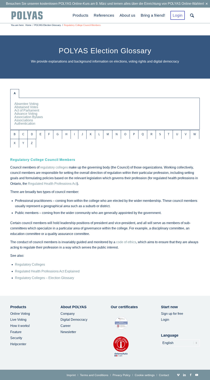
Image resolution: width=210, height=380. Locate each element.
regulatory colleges (54, 167)
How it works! (20, 326)
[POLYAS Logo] (27, 15)
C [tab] (23, 134)
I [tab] (74, 134)
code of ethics (126, 242)
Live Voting (18, 319)
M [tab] (108, 134)
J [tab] (82, 134)
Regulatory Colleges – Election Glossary (44, 278)
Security (16, 338)
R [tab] (151, 134)
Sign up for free (172, 313)
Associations (23, 120)
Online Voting (20, 313)
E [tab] (40, 134)
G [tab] (58, 134)
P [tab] (134, 134)
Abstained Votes (26, 107)
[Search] (193, 15)
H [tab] (66, 134)
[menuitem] (80, 15)
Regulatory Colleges (30, 264)
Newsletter (68, 332)
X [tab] (15, 143)
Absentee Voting (26, 104)
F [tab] (49, 134)
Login (165, 319)
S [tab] (160, 134)
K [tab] (91, 134)
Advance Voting (25, 113)
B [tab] (15, 134)
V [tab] (186, 134)
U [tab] (177, 134)
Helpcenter (18, 344)
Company (67, 313)
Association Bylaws (28, 117)
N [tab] (117, 134)
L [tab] (99, 134)
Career (65, 326)
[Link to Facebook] (190, 375)
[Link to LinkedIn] (184, 375)
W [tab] (194, 134)
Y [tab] (23, 143)
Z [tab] (32, 143)
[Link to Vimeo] (178, 375)
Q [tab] (143, 134)
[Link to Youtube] (197, 375)
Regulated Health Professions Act (52, 183)
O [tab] (125, 134)
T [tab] (168, 134)
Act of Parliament (26, 110)
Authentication (24, 123)
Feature (16, 332)
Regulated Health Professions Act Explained (47, 271)
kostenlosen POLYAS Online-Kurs (65, 3)
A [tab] (15, 93)
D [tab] (32, 134)
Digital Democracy (73, 319)
